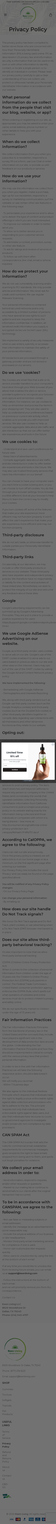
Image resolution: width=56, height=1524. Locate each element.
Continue (15, 770)
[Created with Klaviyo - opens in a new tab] (28, 780)
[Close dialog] (53, 744)
